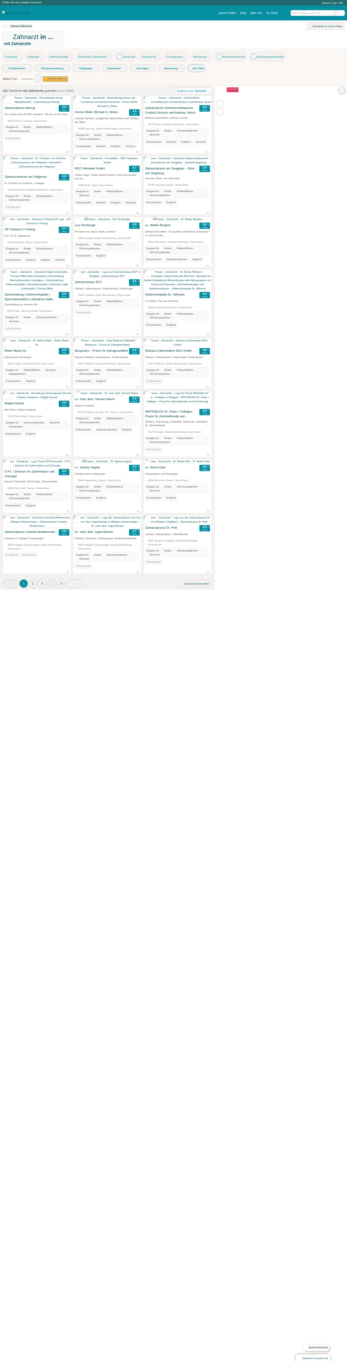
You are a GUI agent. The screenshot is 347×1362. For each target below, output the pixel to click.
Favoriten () (315, 1358)
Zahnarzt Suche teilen (196, 583)
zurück (233, 90)
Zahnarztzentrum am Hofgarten (26, 176)
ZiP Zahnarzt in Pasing (20, 229)
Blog (243, 13)
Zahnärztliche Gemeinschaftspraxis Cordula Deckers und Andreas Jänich (170, 110)
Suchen (342, 13)
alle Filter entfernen (57, 78)
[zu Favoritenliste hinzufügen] (7, 100)
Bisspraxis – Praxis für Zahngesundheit (101, 350)
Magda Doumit (14, 403)
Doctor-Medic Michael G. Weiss (96, 112)
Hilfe (341, 3)
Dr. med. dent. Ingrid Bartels (94, 532)
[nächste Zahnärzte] (74, 583)
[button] (11, 583)
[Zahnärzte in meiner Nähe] (220, 112)
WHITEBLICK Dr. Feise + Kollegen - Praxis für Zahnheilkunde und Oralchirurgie (169, 414)
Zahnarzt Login (329, 3)
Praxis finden (227, 13)
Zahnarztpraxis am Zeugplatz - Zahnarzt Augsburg (170, 171)
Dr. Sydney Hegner (87, 467)
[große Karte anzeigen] (219, 103)
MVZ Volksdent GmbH (90, 168)
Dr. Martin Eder (155, 467)
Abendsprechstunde (233, 56)
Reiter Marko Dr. (16, 350)
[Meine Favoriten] (285, 13)
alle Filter (198, 68)
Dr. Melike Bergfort (158, 225)
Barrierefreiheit (318, 1347)
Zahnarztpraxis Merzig (20, 108)
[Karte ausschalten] (342, 90)
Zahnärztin (27, 78)
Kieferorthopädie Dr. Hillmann (165, 294)
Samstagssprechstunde (270, 56)
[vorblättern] (62, 100)
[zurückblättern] (12, 100)
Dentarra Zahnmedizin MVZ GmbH (168, 350)
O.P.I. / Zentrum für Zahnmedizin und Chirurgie (29, 474)
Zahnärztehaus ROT (88, 282)
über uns (256, 13)
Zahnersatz (128, 56)
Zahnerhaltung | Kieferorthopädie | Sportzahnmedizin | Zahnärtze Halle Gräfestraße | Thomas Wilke (29, 297)
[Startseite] (4, 26)
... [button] (51, 583)
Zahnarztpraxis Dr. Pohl (161, 527)
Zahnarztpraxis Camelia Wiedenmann (30, 532)
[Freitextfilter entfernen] (335, 13)
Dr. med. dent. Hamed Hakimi (95, 399)
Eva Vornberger (85, 225)
